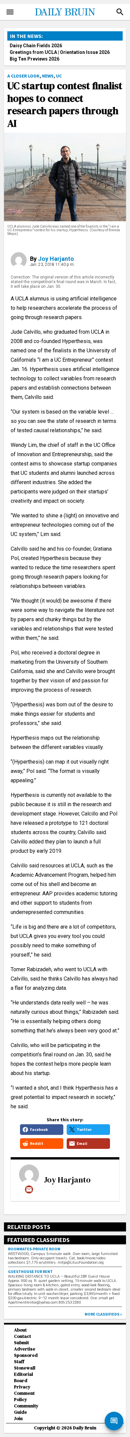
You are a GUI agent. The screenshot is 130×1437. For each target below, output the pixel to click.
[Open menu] (10, 12)
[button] (120, 12)
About (20, 1330)
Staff (19, 1361)
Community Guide (26, 1409)
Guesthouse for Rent (30, 1271)
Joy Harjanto (56, 258)
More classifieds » (103, 1314)
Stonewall (24, 1368)
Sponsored (26, 1355)
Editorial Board (23, 1377)
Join (18, 1418)
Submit (21, 1343)
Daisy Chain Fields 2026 (36, 45)
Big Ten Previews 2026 (34, 59)
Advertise (24, 1349)
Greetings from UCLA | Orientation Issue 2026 (60, 52)
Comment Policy (24, 1396)
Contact (22, 1336)
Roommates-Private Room (34, 1248)
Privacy (22, 1387)
